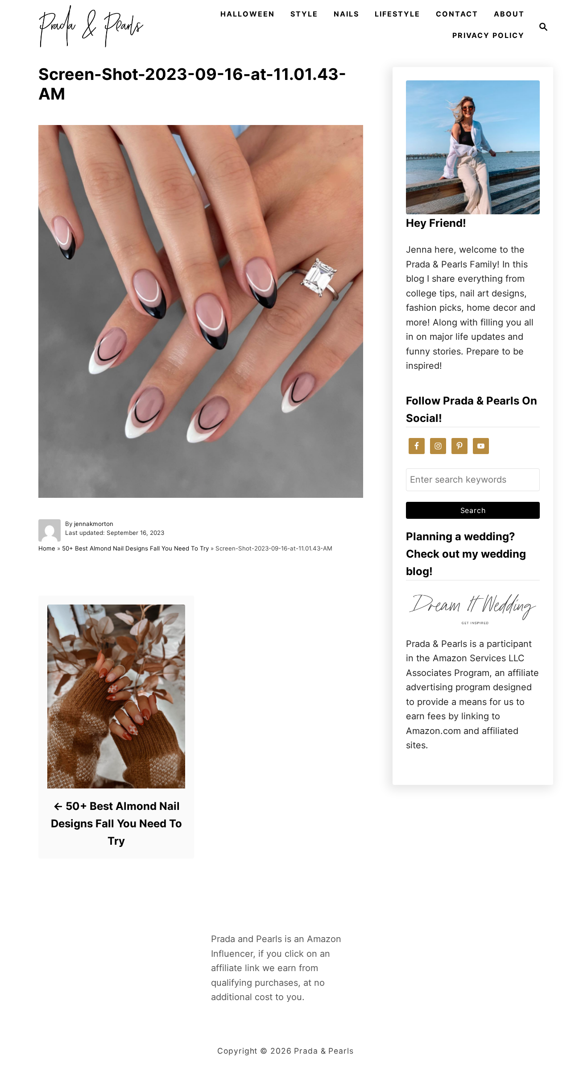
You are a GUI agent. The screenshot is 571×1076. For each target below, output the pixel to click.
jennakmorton (93, 523)
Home (46, 548)
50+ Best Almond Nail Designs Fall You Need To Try (135, 548)
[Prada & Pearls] (88, 26)
